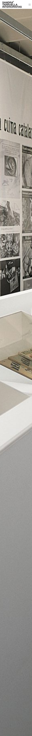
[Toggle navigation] (29, 4)
